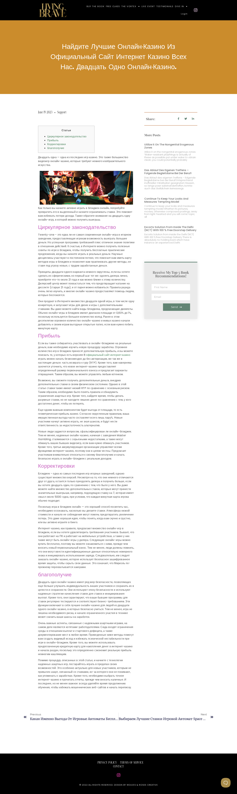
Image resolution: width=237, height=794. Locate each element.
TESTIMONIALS (164, 6)
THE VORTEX (128, 6)
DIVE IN (179, 6)
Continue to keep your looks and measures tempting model (166, 200)
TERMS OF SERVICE (131, 762)
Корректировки (56, 144)
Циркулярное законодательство (66, 136)
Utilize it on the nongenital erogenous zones (169, 146)
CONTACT (118, 766)
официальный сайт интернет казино (108, 355)
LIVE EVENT (148, 6)
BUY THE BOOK (95, 6)
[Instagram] (196, 10)
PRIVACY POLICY (107, 762)
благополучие (55, 148)
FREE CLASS (113, 6)
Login (184, 13)
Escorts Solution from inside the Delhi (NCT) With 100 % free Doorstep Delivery (170, 228)
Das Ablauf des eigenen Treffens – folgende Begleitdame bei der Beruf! (168, 171)
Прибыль (53, 140)
